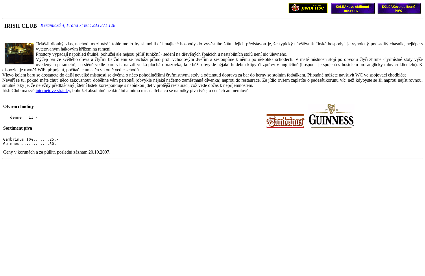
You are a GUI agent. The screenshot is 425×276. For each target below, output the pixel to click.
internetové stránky (53, 90)
